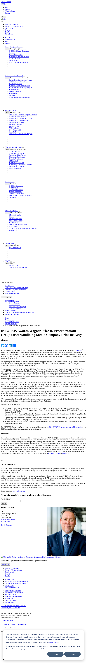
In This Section (6, 297)
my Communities (15, 248)
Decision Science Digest (17, 307)
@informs (65, 453)
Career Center (14, 89)
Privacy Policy (53, 642)
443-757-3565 (5, 521)
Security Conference (16, 159)
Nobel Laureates (14, 59)
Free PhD (12, 132)
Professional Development (14, 76)
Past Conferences (15, 168)
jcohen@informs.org (8, 519)
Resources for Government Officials (21, 118)
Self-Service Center (15, 221)
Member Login (10, 11)
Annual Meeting (14, 151)
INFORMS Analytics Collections (20, 195)
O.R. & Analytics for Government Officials (19, 312)
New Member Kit (15, 130)
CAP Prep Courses (15, 84)
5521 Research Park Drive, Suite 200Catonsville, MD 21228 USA (13, 607)
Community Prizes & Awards (19, 57)
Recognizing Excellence (13, 47)
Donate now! (5, 564)
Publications (9, 182)
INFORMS (78, 350)
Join (6, 7)
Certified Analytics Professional (19, 86)
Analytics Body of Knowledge (19, 97)
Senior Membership (15, 55)
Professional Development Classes (20, 80)
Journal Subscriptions (16, 194)
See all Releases (6, 525)
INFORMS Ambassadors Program (20, 134)
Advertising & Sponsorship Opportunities (23, 228)
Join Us (7, 32)
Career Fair (13, 93)
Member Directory (15, 219)
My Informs (9, 34)
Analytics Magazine (16, 190)
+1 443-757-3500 (7, 621)
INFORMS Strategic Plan (18, 224)
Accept (55, 654)
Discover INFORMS (12, 24)
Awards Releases (15, 309)
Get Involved (9, 28)
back (7, 49)
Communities (9, 243)
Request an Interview (12, 314)
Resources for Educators (17, 116)
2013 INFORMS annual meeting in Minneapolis (65, 427)
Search (7, 37)
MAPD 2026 (13, 161)
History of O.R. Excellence (18, 62)
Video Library (14, 128)
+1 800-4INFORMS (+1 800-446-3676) (14, 624)
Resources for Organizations (18, 120)
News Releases (14, 303)
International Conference (17, 155)
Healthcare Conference (17, 157)
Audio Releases (14, 305)
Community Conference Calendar (20, 165)
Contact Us (13, 230)
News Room (13, 226)
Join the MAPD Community (18, 267)
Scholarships (13, 60)
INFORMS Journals (16, 186)
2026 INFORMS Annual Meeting (16, 288)
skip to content (6, 2)
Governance (13, 222)
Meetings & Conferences (13, 147)
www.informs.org (54, 453)
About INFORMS (11, 211)
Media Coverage (10, 310)
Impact (7, 30)
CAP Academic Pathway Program (20, 87)
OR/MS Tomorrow (15, 192)
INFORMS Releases (12, 301)
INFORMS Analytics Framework (20, 82)
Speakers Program (15, 124)
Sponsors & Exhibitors (17, 166)
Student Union (14, 126)
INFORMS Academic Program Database (23, 115)
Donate (7, 9)
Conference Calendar (16, 163)
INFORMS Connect (12, 293)
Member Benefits (15, 215)
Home (7, 318)
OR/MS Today (14, 188)
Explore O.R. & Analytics (13, 26)
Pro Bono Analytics (15, 91)
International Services (16, 122)
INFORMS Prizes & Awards (19, 51)
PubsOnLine (9, 286)
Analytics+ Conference (17, 153)
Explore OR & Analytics (13, 570)
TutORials (12, 197)
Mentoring (12, 95)
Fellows (12, 53)
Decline (72, 654)
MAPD (8, 261)
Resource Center (11, 110)
